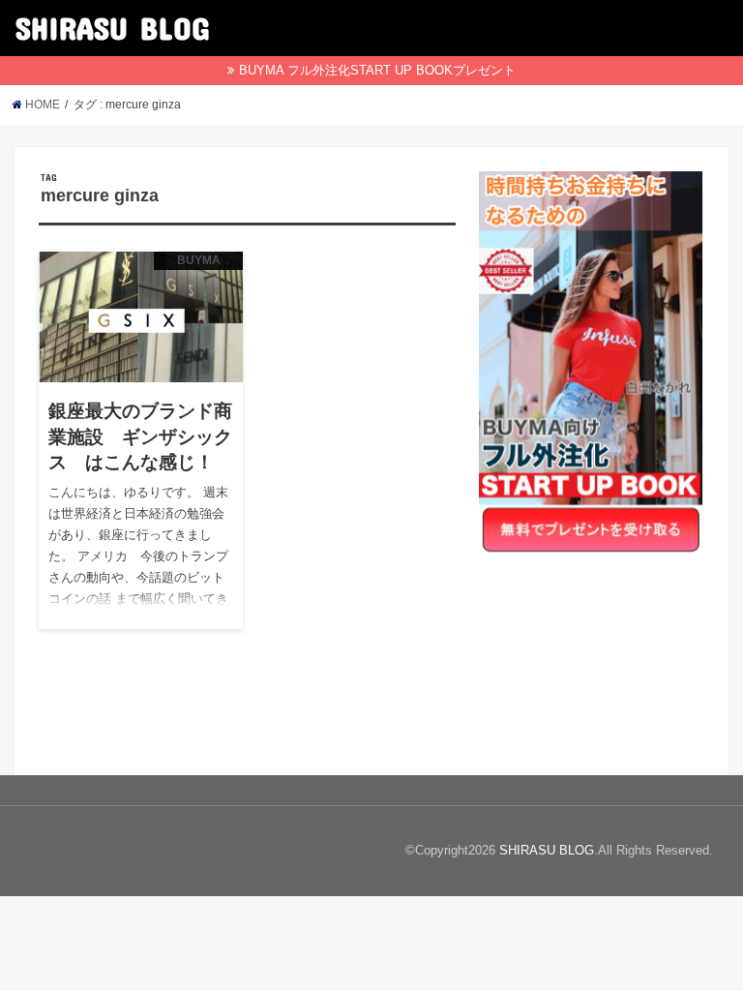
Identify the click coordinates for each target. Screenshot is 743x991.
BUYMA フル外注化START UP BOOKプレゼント (377, 70)
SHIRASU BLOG (112, 27)
